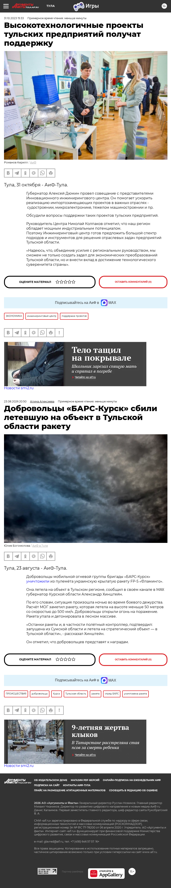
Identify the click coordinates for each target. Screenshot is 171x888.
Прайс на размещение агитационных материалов (70, 790)
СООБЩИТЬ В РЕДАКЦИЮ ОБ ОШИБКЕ (133, 790)
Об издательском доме (50, 780)
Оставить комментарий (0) (133, 281)
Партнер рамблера (72, 871)
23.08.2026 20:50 (15, 401)
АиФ (33, 162)
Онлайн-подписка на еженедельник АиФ (132, 780)
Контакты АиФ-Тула (76, 785)
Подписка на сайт (46, 785)
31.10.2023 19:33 (14, 18)
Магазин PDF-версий (85, 780)
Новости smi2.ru (19, 388)
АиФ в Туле (40, 545)
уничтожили (37, 581)
